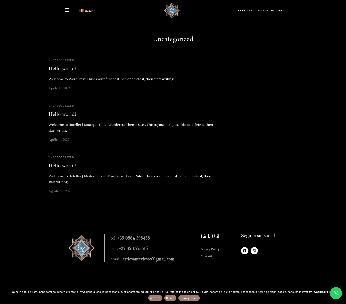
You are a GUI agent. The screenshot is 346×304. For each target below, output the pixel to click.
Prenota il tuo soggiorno (262, 10)
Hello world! (62, 68)
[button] (336, 293)
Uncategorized (61, 60)
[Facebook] (244, 250)
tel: (130, 238)
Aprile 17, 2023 (59, 88)
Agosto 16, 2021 (60, 191)
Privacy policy (189, 298)
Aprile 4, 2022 (58, 140)
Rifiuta (170, 298)
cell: (129, 248)
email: (142, 259)
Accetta (155, 298)
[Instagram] (254, 250)
